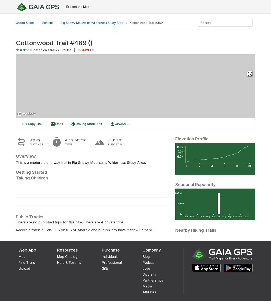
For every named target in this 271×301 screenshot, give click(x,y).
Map (22, 256)
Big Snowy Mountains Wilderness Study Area (92, 23)
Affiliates (149, 292)
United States (25, 23)
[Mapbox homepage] (26, 114)
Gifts (105, 268)
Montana (47, 23)
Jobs (146, 268)
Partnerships (152, 280)
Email (56, 124)
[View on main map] (249, 73)
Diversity (149, 274)
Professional (112, 262)
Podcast (148, 262)
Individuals (110, 256)
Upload (24, 268)
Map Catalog (67, 256)
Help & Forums (69, 262)
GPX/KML (119, 124)
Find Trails (26, 262)
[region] (135, 86)
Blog (146, 256)
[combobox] (222, 22)
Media (147, 286)
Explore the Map (77, 6)
